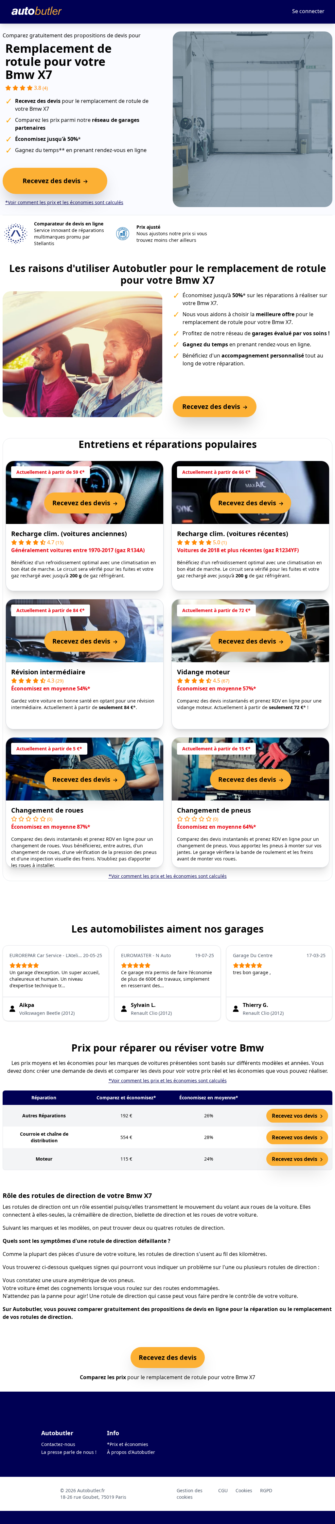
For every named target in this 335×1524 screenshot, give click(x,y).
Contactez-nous (58, 1444)
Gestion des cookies (190, 1493)
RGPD (266, 1490)
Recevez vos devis (295, 1115)
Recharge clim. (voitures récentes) (232, 533)
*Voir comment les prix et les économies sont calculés (64, 202)
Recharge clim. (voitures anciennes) (69, 533)
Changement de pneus (214, 810)
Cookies (244, 1490)
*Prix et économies (127, 1444)
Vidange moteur (203, 671)
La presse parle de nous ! (69, 1452)
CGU (223, 1490)
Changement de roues (47, 810)
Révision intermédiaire (48, 671)
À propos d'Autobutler (131, 1452)
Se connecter (308, 11)
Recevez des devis (168, 1357)
